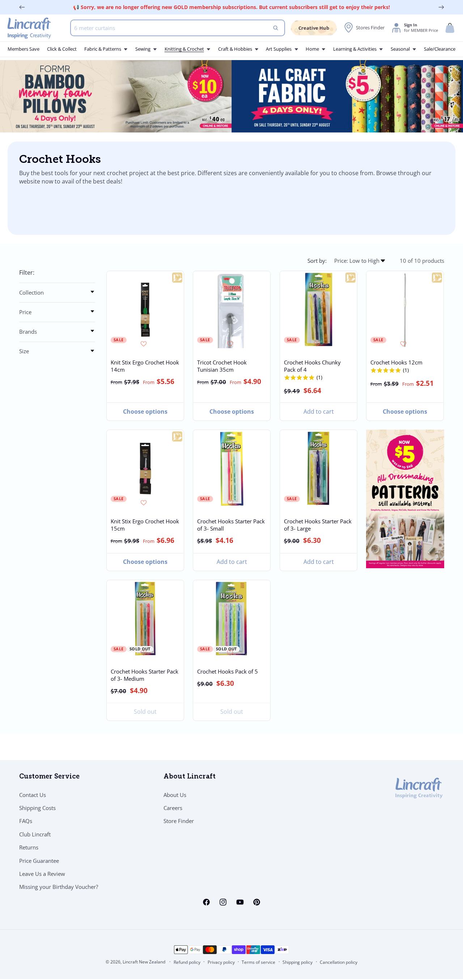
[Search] (276, 27)
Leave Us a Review (42, 873)
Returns (28, 847)
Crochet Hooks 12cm (396, 362)
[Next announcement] (441, 7)
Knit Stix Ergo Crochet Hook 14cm (145, 366)
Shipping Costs (37, 807)
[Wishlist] (144, 344)
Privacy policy (221, 962)
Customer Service (49, 777)
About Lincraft (189, 777)
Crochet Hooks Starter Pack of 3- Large (317, 525)
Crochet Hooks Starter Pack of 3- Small (231, 525)
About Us (174, 794)
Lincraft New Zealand (144, 962)
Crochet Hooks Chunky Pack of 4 (312, 366)
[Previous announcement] (22, 7)
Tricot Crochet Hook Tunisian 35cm (222, 366)
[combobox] (177, 27)
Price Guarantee (39, 860)
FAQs (25, 821)
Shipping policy (298, 962)
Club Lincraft (35, 834)
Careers (172, 807)
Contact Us (32, 794)
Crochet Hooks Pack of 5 (227, 671)
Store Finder (178, 821)
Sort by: (317, 260)
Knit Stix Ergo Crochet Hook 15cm (145, 525)
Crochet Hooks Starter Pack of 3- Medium (144, 675)
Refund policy (187, 962)
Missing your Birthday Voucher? (58, 887)
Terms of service (258, 962)
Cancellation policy (338, 962)
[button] (450, 28)
